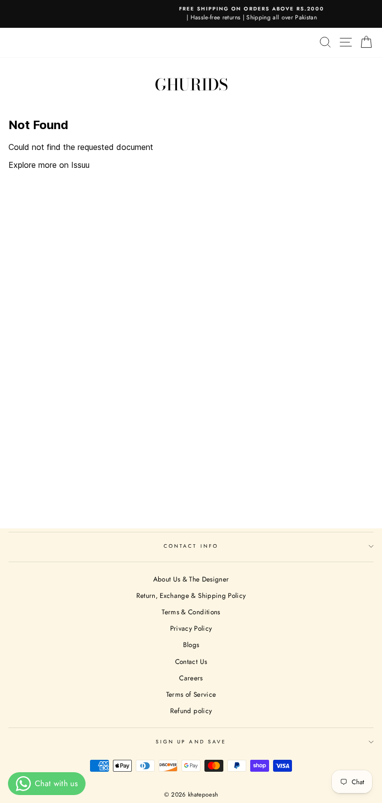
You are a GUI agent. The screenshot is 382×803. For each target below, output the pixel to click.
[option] (195, 14)
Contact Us (191, 661)
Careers (190, 678)
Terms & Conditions (191, 612)
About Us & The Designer (191, 579)
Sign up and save (191, 741)
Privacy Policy (191, 628)
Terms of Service (191, 694)
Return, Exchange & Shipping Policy (191, 595)
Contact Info (191, 546)
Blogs (191, 645)
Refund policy (191, 711)
